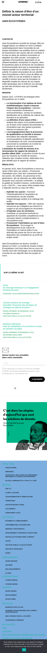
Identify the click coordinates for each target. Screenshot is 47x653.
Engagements (10, 557)
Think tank (8, 464)
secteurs (7, 517)
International (10, 576)
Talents (6, 587)
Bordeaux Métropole (12, 324)
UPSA (5, 285)
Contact (7, 631)
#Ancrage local (10, 294)
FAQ (4, 628)
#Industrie (21, 294)
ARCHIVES (7, 603)
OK (24, 650)
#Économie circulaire (12, 335)
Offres (6, 485)
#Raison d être (32, 294)
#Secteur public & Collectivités (17, 316)
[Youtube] (32, 388)
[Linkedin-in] (26, 388)
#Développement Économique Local (18, 311)
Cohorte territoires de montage (16, 303)
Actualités (8, 624)
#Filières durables (11, 313)
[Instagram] (21, 388)
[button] (3, 2)
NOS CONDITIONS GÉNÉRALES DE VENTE (23, 635)
